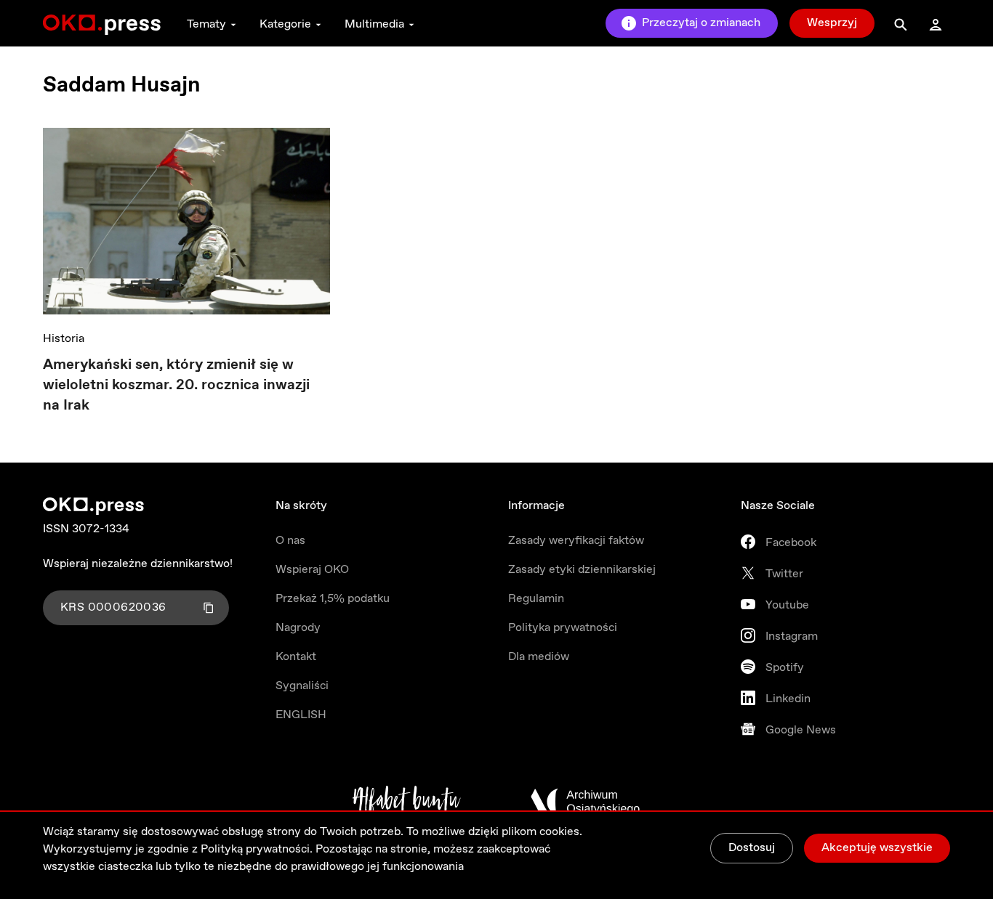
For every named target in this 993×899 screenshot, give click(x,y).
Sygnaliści (302, 685)
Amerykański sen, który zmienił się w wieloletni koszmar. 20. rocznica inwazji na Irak (176, 385)
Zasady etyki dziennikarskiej (582, 569)
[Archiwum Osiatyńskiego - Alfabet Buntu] (407, 802)
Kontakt (296, 656)
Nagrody (298, 627)
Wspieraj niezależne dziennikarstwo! (138, 563)
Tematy (206, 24)
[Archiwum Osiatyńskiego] (585, 802)
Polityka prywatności (562, 627)
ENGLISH (301, 715)
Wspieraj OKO (312, 569)
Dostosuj (751, 847)
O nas (290, 540)
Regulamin (536, 598)
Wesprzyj (832, 22)
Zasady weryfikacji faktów (576, 540)
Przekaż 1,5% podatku (333, 598)
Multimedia (374, 24)
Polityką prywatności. (257, 849)
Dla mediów (538, 656)
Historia (63, 338)
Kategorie (285, 24)
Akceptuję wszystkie (877, 847)
